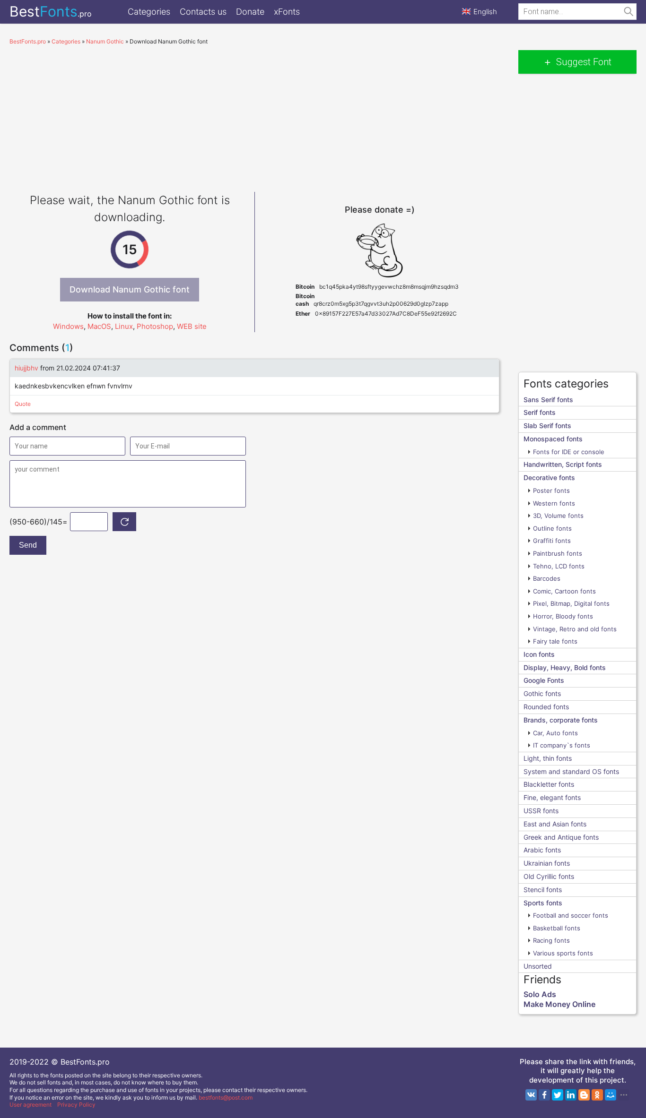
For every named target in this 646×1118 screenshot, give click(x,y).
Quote (23, 403)
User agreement (30, 1104)
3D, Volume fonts (558, 515)
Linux (124, 326)
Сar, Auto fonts (555, 733)
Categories (149, 12)
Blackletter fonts (549, 784)
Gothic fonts (542, 693)
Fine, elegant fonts (552, 797)
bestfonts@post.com (226, 1097)
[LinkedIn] (570, 1095)
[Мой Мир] (610, 1095)
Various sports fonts (563, 953)
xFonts (287, 12)
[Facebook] (544, 1095)
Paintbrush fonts (557, 553)
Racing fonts (551, 940)
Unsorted (538, 966)
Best (50, 11)
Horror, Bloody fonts (563, 616)
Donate (250, 12)
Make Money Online (559, 1004)
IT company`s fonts (561, 745)
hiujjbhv (26, 368)
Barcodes (546, 578)
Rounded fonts (546, 707)
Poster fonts (551, 490)
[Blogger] (584, 1095)
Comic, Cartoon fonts (564, 591)
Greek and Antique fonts (561, 837)
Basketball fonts (556, 928)
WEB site (192, 326)
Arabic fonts (542, 850)
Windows (68, 326)
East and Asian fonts (555, 824)
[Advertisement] (254, 116)
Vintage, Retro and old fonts (575, 629)
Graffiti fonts (552, 540)
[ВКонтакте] (531, 1095)
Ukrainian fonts (547, 863)
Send (28, 545)
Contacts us (203, 12)
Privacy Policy (76, 1104)
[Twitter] (557, 1095)
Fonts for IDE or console (568, 452)
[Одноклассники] (597, 1095)
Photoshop (155, 326)
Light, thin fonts (548, 758)
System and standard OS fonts (571, 771)
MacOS (99, 326)
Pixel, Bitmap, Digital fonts (571, 603)
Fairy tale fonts (555, 641)
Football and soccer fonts (570, 915)
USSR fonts (541, 811)
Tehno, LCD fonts (559, 566)
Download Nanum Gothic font (130, 289)
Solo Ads (540, 994)
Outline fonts (552, 528)
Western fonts (554, 503)
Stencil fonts (543, 890)
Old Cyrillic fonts (549, 876)
